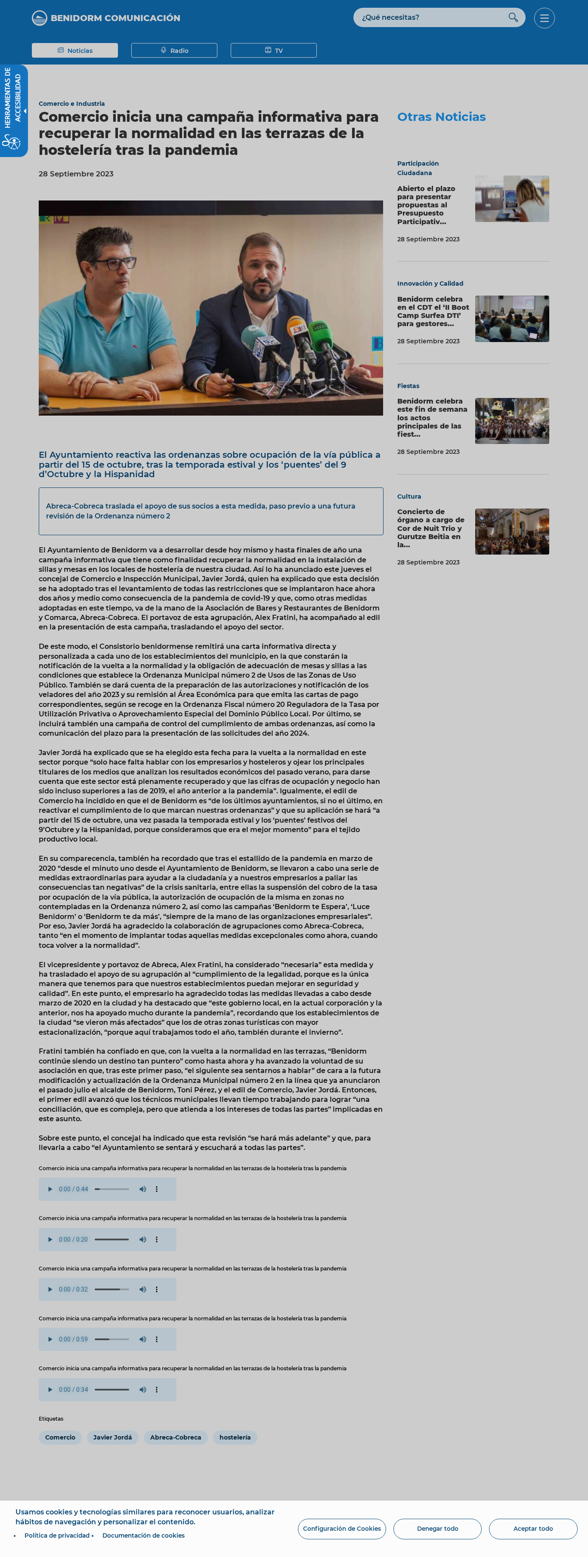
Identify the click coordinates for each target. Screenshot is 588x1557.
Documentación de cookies (143, 1535)
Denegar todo (437, 1528)
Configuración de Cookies (342, 1528)
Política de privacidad (57, 1535)
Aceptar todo (533, 1528)
